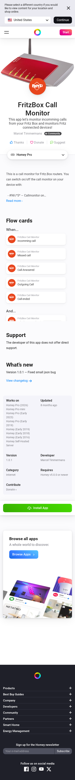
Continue (63, 20)
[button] (28, 20)
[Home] (37, 32)
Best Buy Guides (13, 694)
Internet (11, 474)
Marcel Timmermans (53, 460)
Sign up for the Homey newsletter (37, 745)
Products (9, 688)
